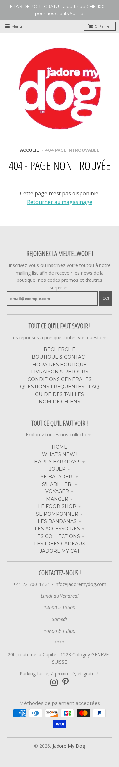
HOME (59, 447)
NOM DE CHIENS (59, 402)
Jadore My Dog (69, 746)
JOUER (57, 469)
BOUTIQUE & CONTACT (59, 357)
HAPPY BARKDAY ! (57, 462)
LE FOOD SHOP (57, 506)
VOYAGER (57, 491)
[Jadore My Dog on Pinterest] (65, 682)
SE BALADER (57, 477)
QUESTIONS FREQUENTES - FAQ (59, 387)
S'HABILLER (57, 484)
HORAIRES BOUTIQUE (59, 365)
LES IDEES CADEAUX (59, 543)
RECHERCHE (59, 349)
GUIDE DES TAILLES (59, 394)
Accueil (29, 150)
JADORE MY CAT (60, 551)
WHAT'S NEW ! (59, 454)
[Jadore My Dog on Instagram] (54, 682)
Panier (103, 26)
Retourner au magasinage (59, 202)
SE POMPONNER (57, 514)
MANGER (57, 499)
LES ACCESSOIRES (57, 529)
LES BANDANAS (57, 521)
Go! (106, 298)
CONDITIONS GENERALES (60, 379)
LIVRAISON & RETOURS (59, 372)
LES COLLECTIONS (57, 536)
